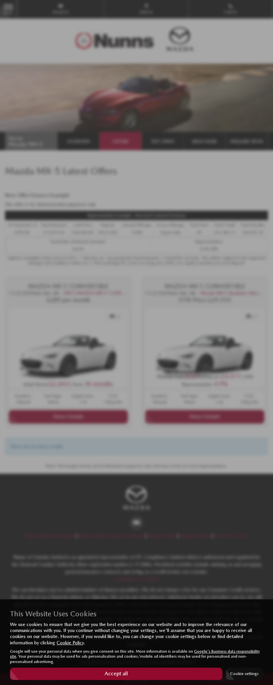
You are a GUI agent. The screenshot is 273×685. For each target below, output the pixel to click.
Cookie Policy (70, 642)
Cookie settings (244, 673)
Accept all (116, 673)
